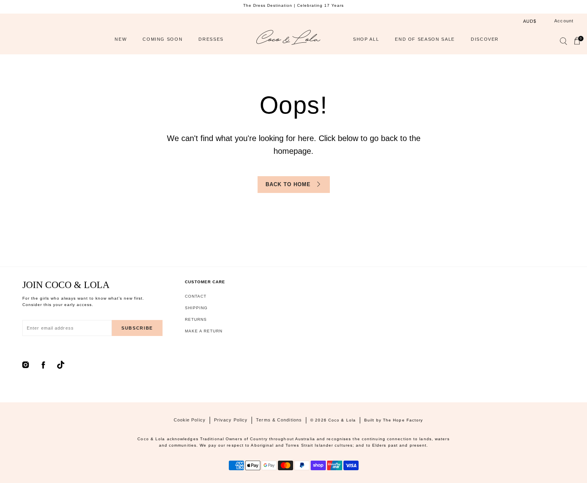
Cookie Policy (190, 419)
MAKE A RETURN (203, 331)
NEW (121, 39)
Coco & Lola (342, 420)
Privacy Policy (231, 419)
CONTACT (195, 296)
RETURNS (196, 319)
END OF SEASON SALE (425, 39)
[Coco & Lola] (288, 39)
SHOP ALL (366, 39)
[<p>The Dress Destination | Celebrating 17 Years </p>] (293, 5)
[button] (563, 43)
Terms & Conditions (279, 419)
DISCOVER (485, 39)
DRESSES (211, 39)
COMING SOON (162, 39)
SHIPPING (196, 308)
